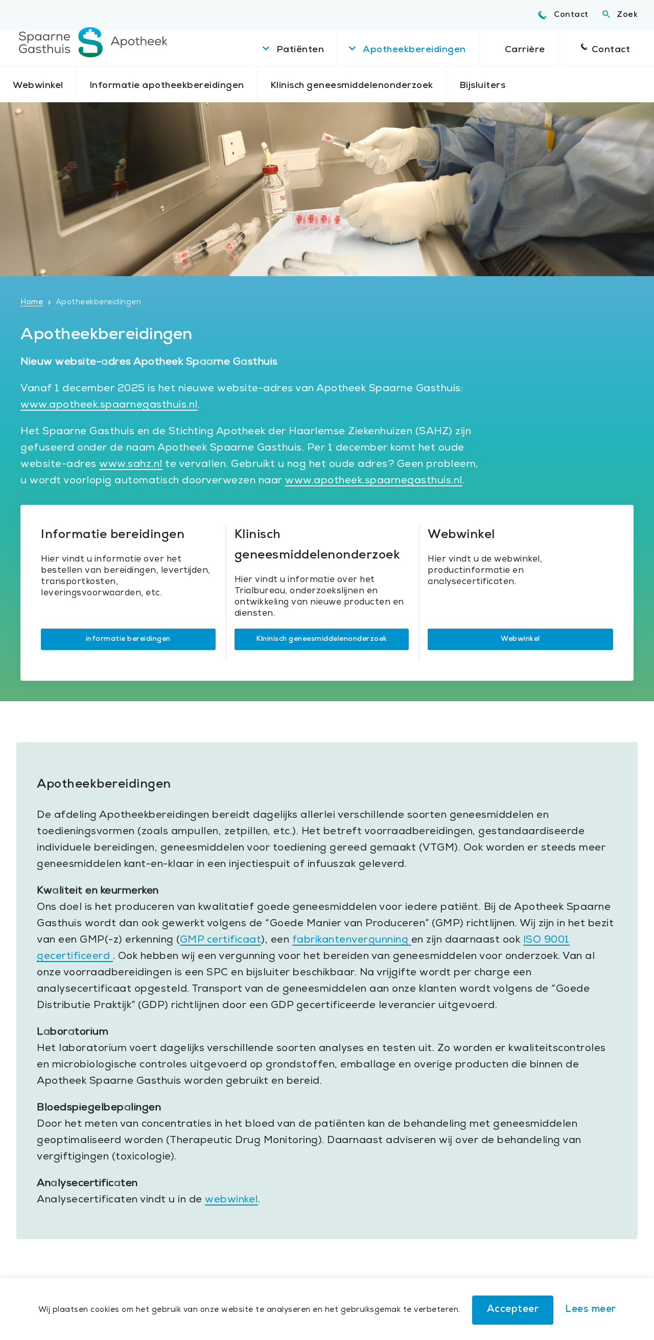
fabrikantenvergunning (351, 940)
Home (31, 302)
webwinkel (231, 1200)
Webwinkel (38, 86)
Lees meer (590, 1310)
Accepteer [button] (513, 1310)
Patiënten (300, 50)
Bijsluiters (482, 86)
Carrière (525, 50)
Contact (571, 15)
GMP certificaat (221, 940)
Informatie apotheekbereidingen (166, 86)
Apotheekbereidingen (414, 50)
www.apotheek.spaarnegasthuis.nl (109, 405)
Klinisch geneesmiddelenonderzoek (351, 86)
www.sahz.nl (130, 465)
